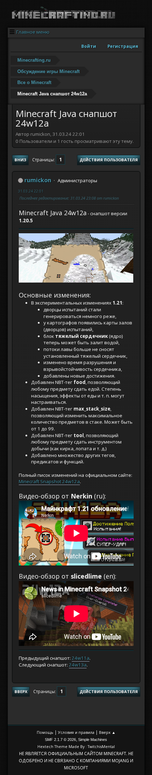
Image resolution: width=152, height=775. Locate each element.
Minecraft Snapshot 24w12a (49, 481)
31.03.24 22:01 (30, 191)
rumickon (37, 180)
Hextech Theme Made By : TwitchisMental (76, 746)
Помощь (45, 732)
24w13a (78, 665)
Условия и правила (76, 732)
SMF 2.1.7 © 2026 (60, 739)
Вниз (20, 159)
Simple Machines (92, 739)
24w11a (80, 658)
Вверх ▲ (107, 732)
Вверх (20, 691)
